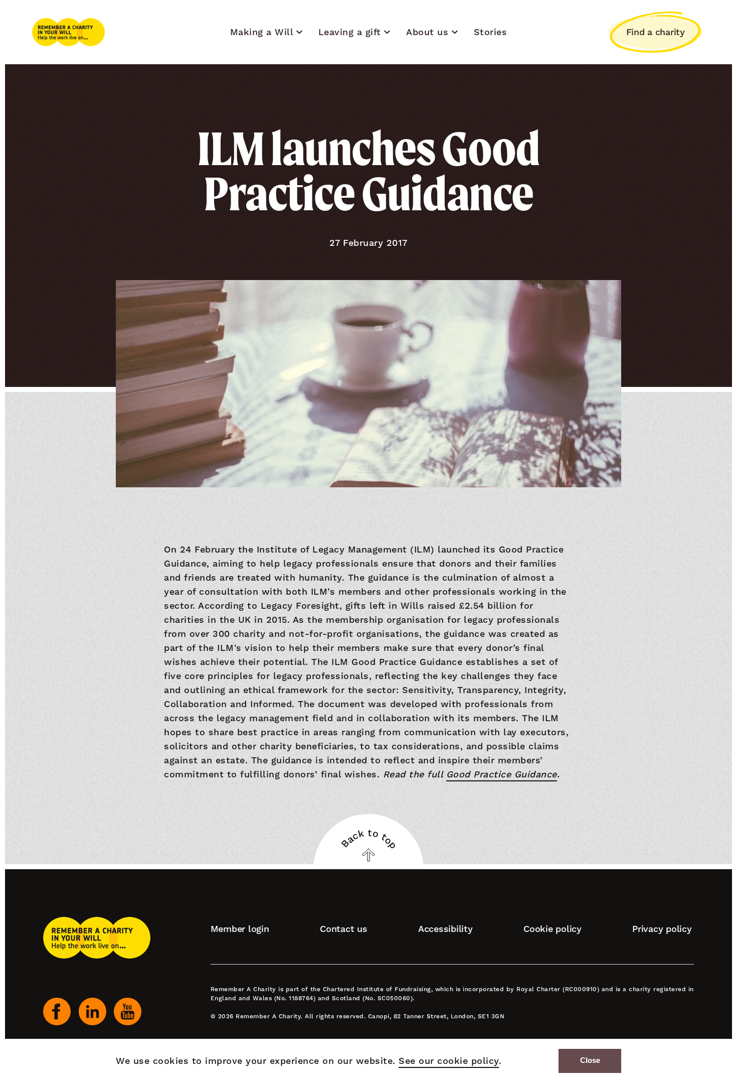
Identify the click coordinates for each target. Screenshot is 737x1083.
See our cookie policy (449, 1060)
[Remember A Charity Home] (68, 32)
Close (590, 1060)
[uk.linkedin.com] (92, 1011)
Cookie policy (552, 928)
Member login (240, 928)
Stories (490, 32)
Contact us (343, 928)
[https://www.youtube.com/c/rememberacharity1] (127, 1011)
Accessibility (445, 928)
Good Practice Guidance (501, 774)
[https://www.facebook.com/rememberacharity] (57, 1011)
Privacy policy (662, 928)
